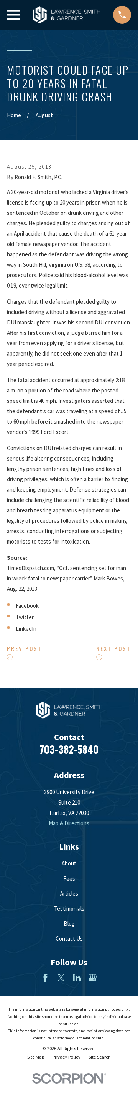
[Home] (66, 15)
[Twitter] (61, 978)
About (69, 863)
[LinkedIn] (77, 978)
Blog (69, 923)
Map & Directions (69, 823)
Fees (69, 878)
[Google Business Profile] (93, 978)
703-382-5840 (69, 749)
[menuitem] (35, 1057)
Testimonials (69, 908)
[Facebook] (45, 978)
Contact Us (69, 938)
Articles (69, 893)
